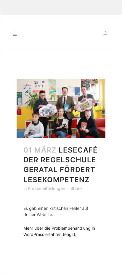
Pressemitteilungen (46, 188)
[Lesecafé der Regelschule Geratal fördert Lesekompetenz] (61, 108)
